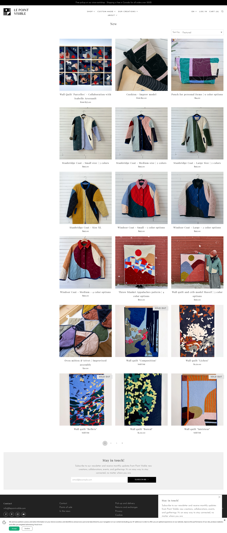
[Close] (224, 520)
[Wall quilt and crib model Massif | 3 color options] (197, 262)
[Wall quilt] (141, 331)
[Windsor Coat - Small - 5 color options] (141, 198)
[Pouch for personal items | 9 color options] (197, 65)
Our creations (127, 11)
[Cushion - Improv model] (141, 65)
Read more (38, 524)
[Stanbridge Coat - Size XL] (85, 198)
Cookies (119, 515)
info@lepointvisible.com (15, 508)
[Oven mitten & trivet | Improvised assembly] (85, 331)
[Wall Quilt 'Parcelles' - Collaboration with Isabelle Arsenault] (85, 65)
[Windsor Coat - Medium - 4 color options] (85, 262)
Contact (63, 503)
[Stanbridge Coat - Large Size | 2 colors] (197, 133)
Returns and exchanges (126, 507)
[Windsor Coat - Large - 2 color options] (197, 198)
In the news (64, 511)
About (111, 15)
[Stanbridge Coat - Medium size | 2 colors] (141, 133)
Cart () (214, 11)
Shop (90, 11)
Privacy (118, 511)
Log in (203, 11)
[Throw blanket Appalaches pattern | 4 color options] (141, 262)
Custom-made (105, 11)
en (193, 11)
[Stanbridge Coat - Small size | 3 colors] (85, 133)
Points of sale (65, 507)
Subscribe (141, 480)
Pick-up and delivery (125, 503)
